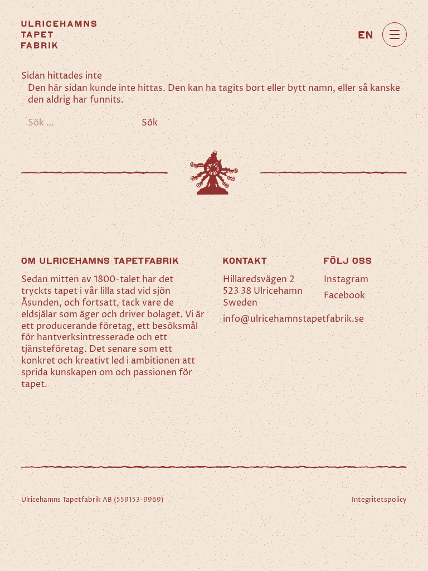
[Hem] (58, 35)
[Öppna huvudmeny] (394, 34)
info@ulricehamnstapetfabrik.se (293, 319)
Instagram (346, 279)
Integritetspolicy (379, 500)
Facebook (344, 295)
